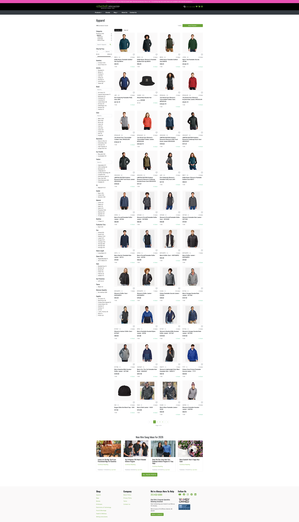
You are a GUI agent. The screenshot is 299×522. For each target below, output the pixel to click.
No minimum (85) (102, 292)
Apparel (99, 35)
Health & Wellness (101, 513)
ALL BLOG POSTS (149, 475)
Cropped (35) (101, 174)
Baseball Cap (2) (102, 266)
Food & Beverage (101, 510)
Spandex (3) (101, 213)
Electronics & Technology (103, 507)
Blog (115, 12)
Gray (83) (100, 128)
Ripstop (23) (101, 212)
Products (98, 12)
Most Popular (192, 25)
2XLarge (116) (101, 241)
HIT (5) (100, 309)
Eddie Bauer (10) (102, 105)
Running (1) (101, 79)
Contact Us (133, 12)
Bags (97, 498)
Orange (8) (101, 131)
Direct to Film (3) (102, 141)
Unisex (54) (101, 195)
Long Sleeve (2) (102, 253)
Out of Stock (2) (102, 64)
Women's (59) (101, 197)
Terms (125, 501)
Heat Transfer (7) (102, 146)
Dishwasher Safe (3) (103, 176)
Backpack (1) (101, 169)
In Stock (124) (101, 62)
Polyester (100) (102, 210)
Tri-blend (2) (101, 215)
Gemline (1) (101, 306)
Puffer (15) (100, 271)
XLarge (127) (101, 240)
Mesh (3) (100, 206)
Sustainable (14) (102, 156)
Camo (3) (100, 124)
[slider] (97, 56)
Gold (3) (100, 126)
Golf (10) (100, 76)
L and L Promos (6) (103, 311)
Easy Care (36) (102, 178)
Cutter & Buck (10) (102, 304)
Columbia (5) (101, 100)
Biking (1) (100, 72)
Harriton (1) (101, 109)
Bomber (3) (101, 268)
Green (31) (100, 129)
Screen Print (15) (102, 148)
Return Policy (127, 495)
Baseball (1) (101, 70)
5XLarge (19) (101, 247)
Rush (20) (100, 227)
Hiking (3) (100, 77)
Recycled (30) (101, 154)
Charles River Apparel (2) (104, 302)
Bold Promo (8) (102, 300)
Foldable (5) (101, 182)
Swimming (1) (101, 81)
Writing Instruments (102, 516)
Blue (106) (100, 120)
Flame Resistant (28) (103, 180)
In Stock (133, 66)
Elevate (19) (101, 107)
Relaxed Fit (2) (102, 187)
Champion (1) (101, 98)
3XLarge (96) (101, 243)
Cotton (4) (100, 202)
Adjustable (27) (102, 165)
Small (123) (101, 234)
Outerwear (100, 38)
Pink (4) (100, 133)
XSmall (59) (101, 232)
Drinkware (99, 504)
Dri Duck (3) (101, 103)
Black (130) (101, 118)
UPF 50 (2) (101, 281)
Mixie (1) (100, 313)
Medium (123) (101, 236)
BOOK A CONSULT (157, 514)
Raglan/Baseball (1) (103, 258)
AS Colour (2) (101, 92)
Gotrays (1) (101, 308)
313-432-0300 (156, 494)
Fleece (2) (100, 204)
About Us (124, 12)
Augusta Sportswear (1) (104, 94)
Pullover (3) (101, 273)
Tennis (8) (100, 83)
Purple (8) (100, 135)
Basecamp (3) (101, 96)
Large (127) (101, 238)
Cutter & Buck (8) (102, 102)
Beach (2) (100, 286)
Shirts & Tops (100, 40)
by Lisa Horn (112, 469)
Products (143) (100, 33)
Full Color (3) (101, 144)
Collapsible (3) (102, 170)
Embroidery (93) (102, 143)
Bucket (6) (100, 270)
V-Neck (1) (101, 221)
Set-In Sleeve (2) (102, 260)
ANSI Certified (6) (102, 167)
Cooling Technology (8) (104, 172)
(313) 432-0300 (190, 7)
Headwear (100, 37)
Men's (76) (101, 193)
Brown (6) (100, 122)
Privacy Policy (127, 498)
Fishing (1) (100, 74)
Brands (108, 12)
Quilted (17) (101, 275)
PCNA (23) (101, 315)
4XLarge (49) (101, 245)
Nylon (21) (100, 208)
